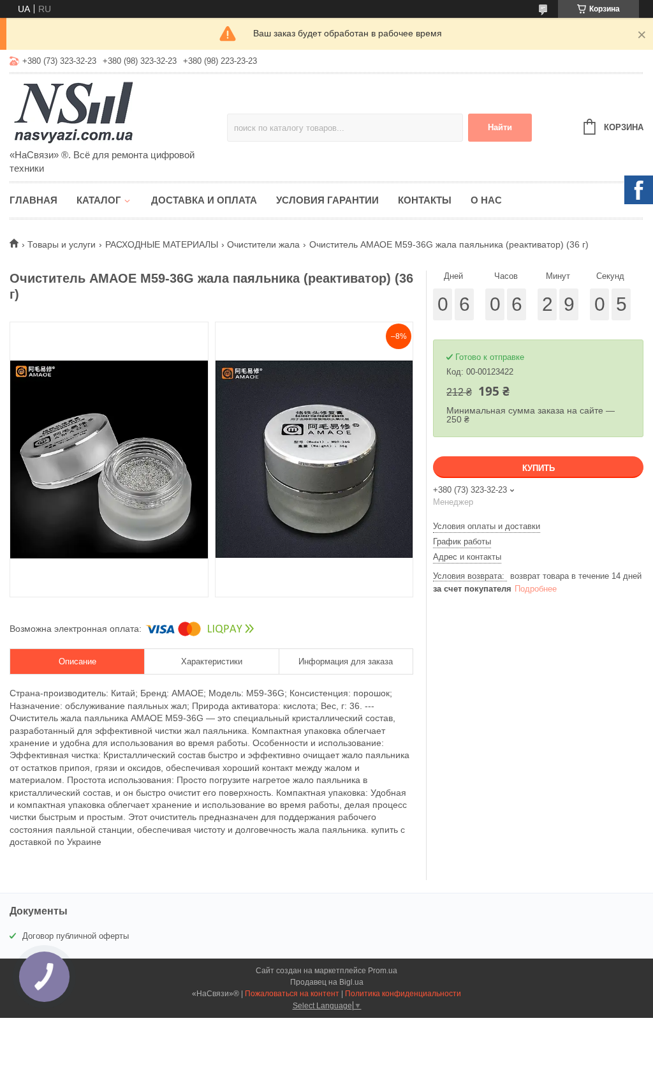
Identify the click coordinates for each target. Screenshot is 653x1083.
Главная (33, 200)
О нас (486, 200)
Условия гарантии (327, 200)
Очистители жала (263, 244)
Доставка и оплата (204, 200)
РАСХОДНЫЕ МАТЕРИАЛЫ (161, 244)
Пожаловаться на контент (292, 993)
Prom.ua (382, 970)
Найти (500, 127)
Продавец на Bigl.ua (326, 982)
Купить (538, 468)
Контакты (424, 200)
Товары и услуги (61, 244)
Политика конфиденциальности (403, 993)
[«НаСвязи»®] (118, 112)
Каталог (99, 200)
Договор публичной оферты (75, 936)
